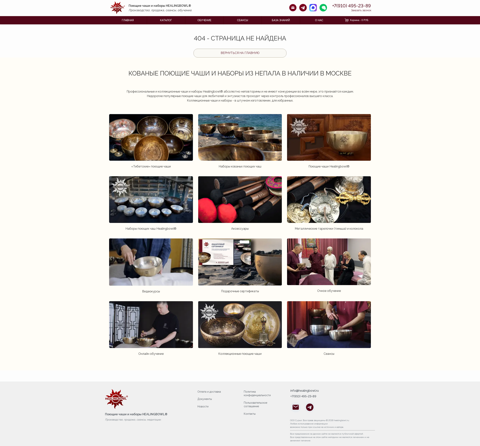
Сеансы (242, 20)
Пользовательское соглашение (255, 404)
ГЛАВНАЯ (128, 20)
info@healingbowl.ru (304, 390)
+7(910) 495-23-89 (351, 6)
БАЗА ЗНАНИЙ (281, 20)
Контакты (250, 413)
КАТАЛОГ (166, 20)
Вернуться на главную (240, 53)
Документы (204, 398)
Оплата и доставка (209, 391)
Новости (202, 406)
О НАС (319, 20)
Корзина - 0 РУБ (359, 20)
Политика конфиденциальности (257, 393)
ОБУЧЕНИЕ (204, 20)
